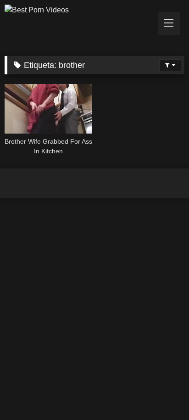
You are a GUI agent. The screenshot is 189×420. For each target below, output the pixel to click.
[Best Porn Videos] (77, 10)
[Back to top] (160, 393)
